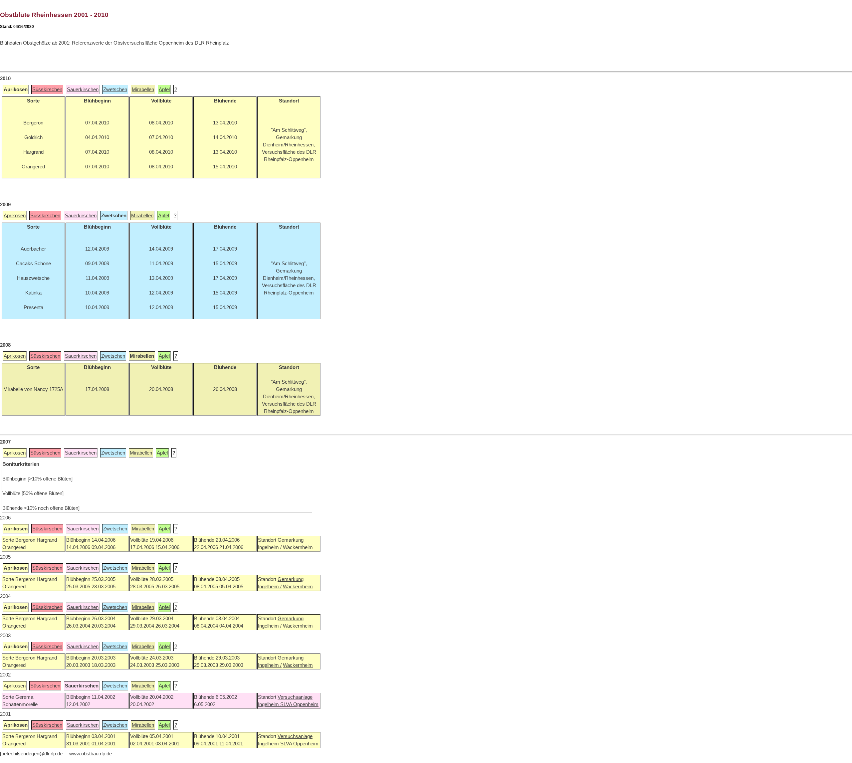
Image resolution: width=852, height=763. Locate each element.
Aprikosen (15, 215)
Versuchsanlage (295, 697)
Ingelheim (269, 704)
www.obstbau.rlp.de (90, 753)
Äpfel (164, 89)
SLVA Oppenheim (299, 704)
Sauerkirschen (83, 89)
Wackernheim (298, 586)
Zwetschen (115, 89)
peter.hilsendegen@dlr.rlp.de (32, 753)
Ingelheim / (270, 586)
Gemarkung (291, 579)
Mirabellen (143, 89)
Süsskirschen (47, 89)
